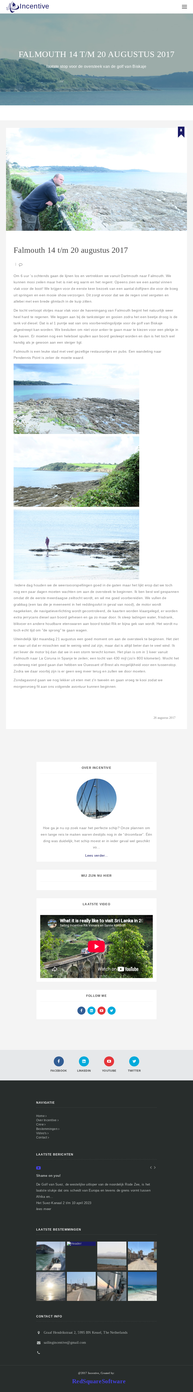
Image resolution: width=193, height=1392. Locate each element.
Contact (42, 1137)
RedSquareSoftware (99, 1381)
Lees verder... (96, 855)
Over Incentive (47, 1120)
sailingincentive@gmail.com (65, 1342)
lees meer (43, 1209)
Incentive (35, 6)
